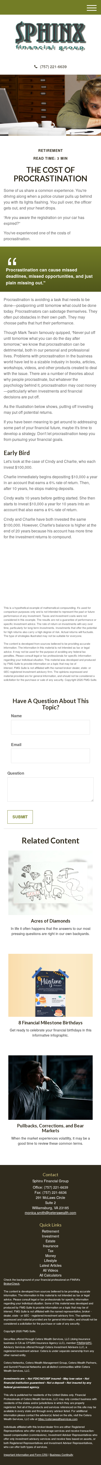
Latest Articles (51, 1265)
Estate (50, 1240)
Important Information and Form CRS (26, 1454)
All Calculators (50, 1275)
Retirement (50, 1231)
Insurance (50, 1245)
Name (16, 715)
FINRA (81, 1343)
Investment (50, 1236)
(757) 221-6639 (53, 66)
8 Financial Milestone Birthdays (50, 1022)
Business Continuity (61, 1454)
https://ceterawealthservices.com (57, 1419)
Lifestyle (50, 1260)
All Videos (50, 1270)
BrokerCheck (12, 1283)
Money (50, 1255)
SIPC (89, 1343)
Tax (50, 1250)
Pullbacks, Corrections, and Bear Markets (50, 1128)
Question (15, 773)
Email (16, 744)
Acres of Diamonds (50, 921)
